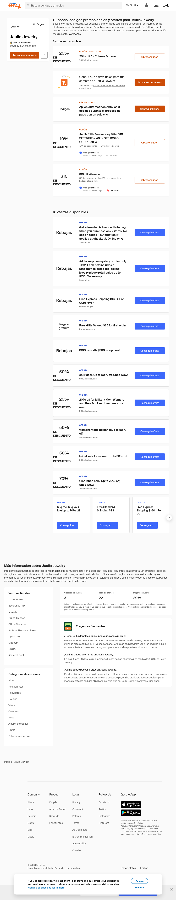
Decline (139, 887)
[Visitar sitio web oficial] (44, 55)
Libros (11, 729)
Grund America (16, 618)
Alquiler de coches (18, 723)
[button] (134, 868)
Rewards (54, 816)
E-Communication (82, 836)
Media (31, 836)
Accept (139, 881)
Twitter (102, 809)
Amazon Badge (57, 809)
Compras (13, 711)
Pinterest (104, 822)
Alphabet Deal (16, 655)
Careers (32, 816)
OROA (11, 648)
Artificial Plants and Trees (22, 630)
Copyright (77, 809)
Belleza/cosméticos (19, 736)
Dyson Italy (14, 636)
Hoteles (12, 699)
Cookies (76, 850)
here (78, 868)
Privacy (76, 802)
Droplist (53, 802)
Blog (30, 829)
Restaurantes (15, 686)
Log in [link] (166, 5)
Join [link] (156, 5)
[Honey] (14, 6)
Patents (76, 816)
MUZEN (12, 611)
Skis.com (13, 642)
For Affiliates (56, 822)
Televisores (14, 692)
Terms (75, 822)
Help (30, 809)
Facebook (104, 802)
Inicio (7, 761)
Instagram (104, 816)
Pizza (11, 680)
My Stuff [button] (131, 5)
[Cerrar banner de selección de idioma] (171, 889)
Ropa (11, 717)
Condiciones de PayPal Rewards (108, 85)
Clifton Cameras (17, 624)
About (31, 802)
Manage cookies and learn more (46, 887)
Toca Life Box (15, 599)
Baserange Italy (16, 605)
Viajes (11, 705)
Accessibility (79, 843)
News (31, 822)
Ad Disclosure (79, 829)
